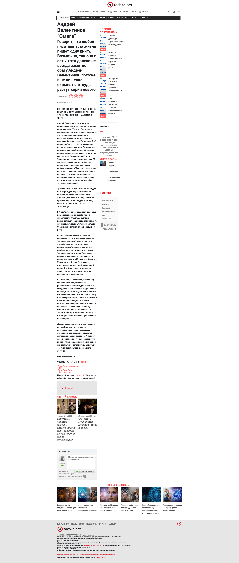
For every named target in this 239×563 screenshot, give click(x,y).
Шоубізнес (84, 11)
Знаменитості (64, 18)
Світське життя (83, 18)
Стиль (95, 11)
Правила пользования (64, 554)
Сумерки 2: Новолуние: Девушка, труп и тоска (87, 423)
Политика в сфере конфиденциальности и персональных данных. (93, 554)
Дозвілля (144, 11)
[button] (174, 12)
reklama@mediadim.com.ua (92, 545)
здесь (83, 362)
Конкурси (133, 18)
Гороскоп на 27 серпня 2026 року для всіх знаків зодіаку (109, 507)
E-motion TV (144, 18)
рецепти (109, 155)
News (73, 18)
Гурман (124, 11)
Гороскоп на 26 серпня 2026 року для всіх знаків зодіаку (130, 507)
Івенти (93, 18)
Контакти (105, 204)
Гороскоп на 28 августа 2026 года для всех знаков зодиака (66, 507)
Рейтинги (101, 18)
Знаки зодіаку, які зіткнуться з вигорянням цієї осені (114, 171)
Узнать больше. (101, 558)
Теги (102, 132)
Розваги (111, 18)
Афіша (133, 11)
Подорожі (112, 11)
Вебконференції (122, 18)
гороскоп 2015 (109, 137)
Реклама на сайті (108, 212)
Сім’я (102, 11)
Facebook (79, 375)
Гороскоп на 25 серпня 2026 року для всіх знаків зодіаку (172, 507)
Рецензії (69, 388)
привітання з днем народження (109, 150)
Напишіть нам (107, 201)
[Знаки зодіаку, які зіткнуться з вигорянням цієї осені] (103, 163)
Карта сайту (106, 208)
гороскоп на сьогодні (109, 141)
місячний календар (109, 145)
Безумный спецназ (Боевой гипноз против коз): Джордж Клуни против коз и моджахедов (66, 429)
